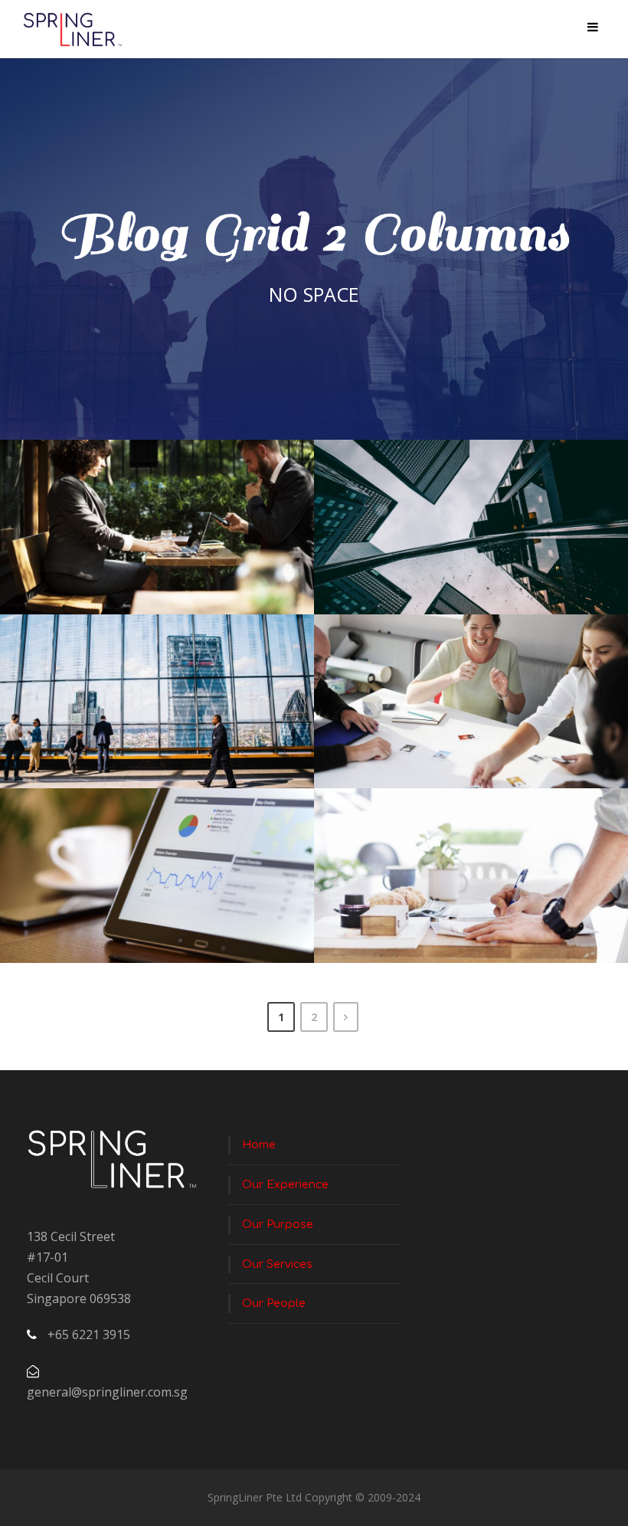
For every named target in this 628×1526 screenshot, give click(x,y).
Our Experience (285, 1184)
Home (259, 1145)
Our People (274, 1303)
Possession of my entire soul (477, 539)
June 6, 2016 (136, 565)
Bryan (225, 565)
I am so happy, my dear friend (163, 714)
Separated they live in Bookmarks (477, 889)
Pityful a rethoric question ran (477, 714)
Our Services (277, 1264)
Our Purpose (277, 1224)
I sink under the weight (162, 539)
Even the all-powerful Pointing (163, 889)
